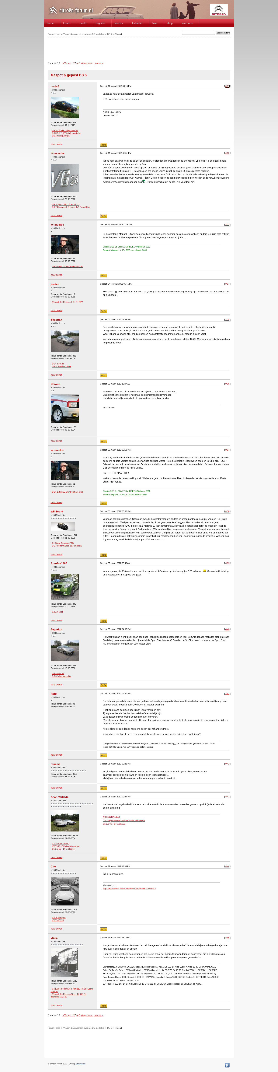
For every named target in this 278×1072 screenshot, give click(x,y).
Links (154, 23)
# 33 (227, 224)
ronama (55, 763)
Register (100, 23)
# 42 (227, 764)
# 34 (227, 284)
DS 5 (109, 34)
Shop (170, 23)
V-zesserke (57, 153)
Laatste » (98, 63)
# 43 (227, 797)
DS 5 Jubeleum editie (61, 366)
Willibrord (57, 511)
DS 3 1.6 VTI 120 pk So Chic (65, 130)
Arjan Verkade (59, 796)
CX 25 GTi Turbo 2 (60, 843)
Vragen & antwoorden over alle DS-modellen (83, 34)
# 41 (227, 693)
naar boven (56, 144)
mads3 (55, 86)
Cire (53, 866)
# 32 (227, 153)
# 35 (227, 319)
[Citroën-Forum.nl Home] (71, 14)
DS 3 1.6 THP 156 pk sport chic (66, 133)
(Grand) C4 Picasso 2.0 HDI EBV (67, 302)
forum (66, 23)
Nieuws (118, 23)
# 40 (227, 629)
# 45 (227, 938)
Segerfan (56, 319)
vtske (54, 937)
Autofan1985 (59, 563)
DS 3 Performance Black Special (67, 546)
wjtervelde (57, 224)
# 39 (227, 563)
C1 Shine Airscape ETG (63, 543)
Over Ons (187, 23)
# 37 (227, 450)
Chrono (55, 383)
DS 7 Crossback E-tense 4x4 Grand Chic (71, 207)
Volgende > (87, 63)
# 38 (227, 511)
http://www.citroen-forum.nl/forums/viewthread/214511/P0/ (129, 888)
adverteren (80, 1064)
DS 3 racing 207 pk (61, 136)
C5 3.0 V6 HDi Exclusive (63, 849)
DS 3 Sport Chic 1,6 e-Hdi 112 (65, 204)
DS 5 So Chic (58, 364)
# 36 (227, 384)
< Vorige (66, 63)
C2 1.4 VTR (57, 612)
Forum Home (54, 34)
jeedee (55, 284)
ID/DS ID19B (58, 920)
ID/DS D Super (59, 917)
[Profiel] (103, 146)
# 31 (227, 86)
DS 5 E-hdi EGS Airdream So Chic (67, 266)
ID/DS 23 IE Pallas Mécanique (65, 846)
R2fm (54, 693)
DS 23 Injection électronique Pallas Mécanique (124, 820)
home (50, 23)
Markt (83, 23)
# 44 (227, 866)
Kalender (137, 23)
